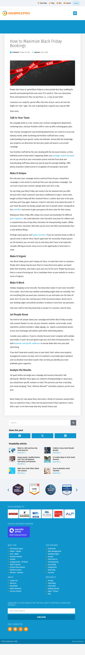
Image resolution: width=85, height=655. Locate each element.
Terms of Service (78, 641)
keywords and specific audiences (27, 343)
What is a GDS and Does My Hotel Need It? (27, 449)
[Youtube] (26, 629)
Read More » (21, 453)
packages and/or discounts (63, 156)
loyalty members (39, 235)
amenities (17, 209)
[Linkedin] (10, 629)
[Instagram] (20, 629)
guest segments (16, 218)
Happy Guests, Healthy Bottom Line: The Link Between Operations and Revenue (28, 459)
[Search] (73, 423)
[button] (75, 13)
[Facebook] (15, 629)
